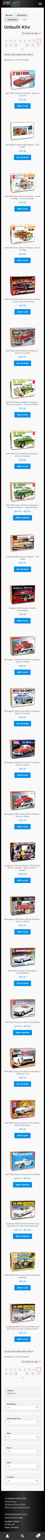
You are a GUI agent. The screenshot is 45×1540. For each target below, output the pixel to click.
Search (22, 1536)
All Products (22, 15)
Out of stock (22, 157)
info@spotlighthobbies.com (16, 1514)
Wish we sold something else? (17, 1507)
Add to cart (22, 106)
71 (33, 45)
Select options (22, 518)
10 (16, 45)
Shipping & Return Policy (15, 1504)
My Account (7, 1536)
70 (27, 45)
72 (38, 45)
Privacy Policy (10, 1501)
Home (10, 15)
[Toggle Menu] (40, 4)
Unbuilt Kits (12, 20)
